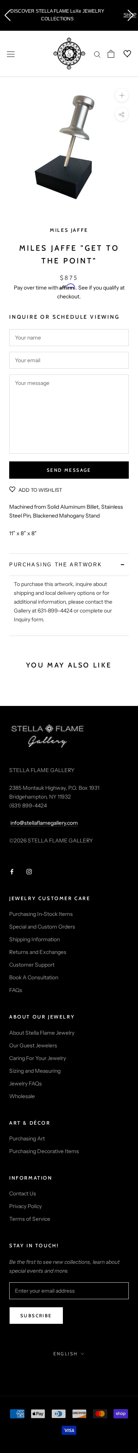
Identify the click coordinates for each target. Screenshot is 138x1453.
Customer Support (31, 964)
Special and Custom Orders (42, 926)
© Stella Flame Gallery (69, 1370)
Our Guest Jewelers (33, 1045)
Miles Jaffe (69, 230)
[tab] (69, 564)
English (65, 1353)
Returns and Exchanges (37, 952)
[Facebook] (12, 871)
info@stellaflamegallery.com (44, 822)
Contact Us (22, 1193)
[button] (7, 15)
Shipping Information (34, 939)
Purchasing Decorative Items (44, 1151)
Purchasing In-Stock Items (41, 913)
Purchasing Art (27, 1138)
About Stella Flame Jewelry (41, 1032)
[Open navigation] (11, 54)
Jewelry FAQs (25, 1083)
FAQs (15, 990)
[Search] (97, 54)
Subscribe (36, 1315)
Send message (69, 470)
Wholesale (22, 1096)
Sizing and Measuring (35, 1070)
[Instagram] (29, 871)
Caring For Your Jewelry (37, 1058)
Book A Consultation (33, 977)
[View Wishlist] (122, 54)
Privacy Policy (25, 1206)
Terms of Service (29, 1218)
